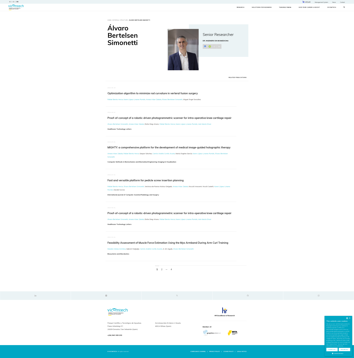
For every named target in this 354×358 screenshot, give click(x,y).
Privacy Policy (214, 351)
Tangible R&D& (285, 7)
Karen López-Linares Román (134, 99)
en (17, 1)
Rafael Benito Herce (115, 99)
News (334, 2)
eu (13, 1)
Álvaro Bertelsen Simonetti (172, 99)
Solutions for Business (262, 7)
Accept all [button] (332, 349)
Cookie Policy (228, 351)
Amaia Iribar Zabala (153, 99)
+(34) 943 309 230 (114, 335)
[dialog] (338, 336)
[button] (338, 353)
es (10, 1)
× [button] (349, 318)
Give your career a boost (309, 7)
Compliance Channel (198, 351)
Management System (321, 2)
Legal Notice (242, 351)
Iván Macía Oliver (204, 124)
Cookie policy (339, 346)
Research (240, 7)
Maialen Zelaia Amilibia (116, 249)
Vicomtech (331, 7)
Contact (342, 2)
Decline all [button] (344, 349)
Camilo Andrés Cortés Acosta (164, 153)
